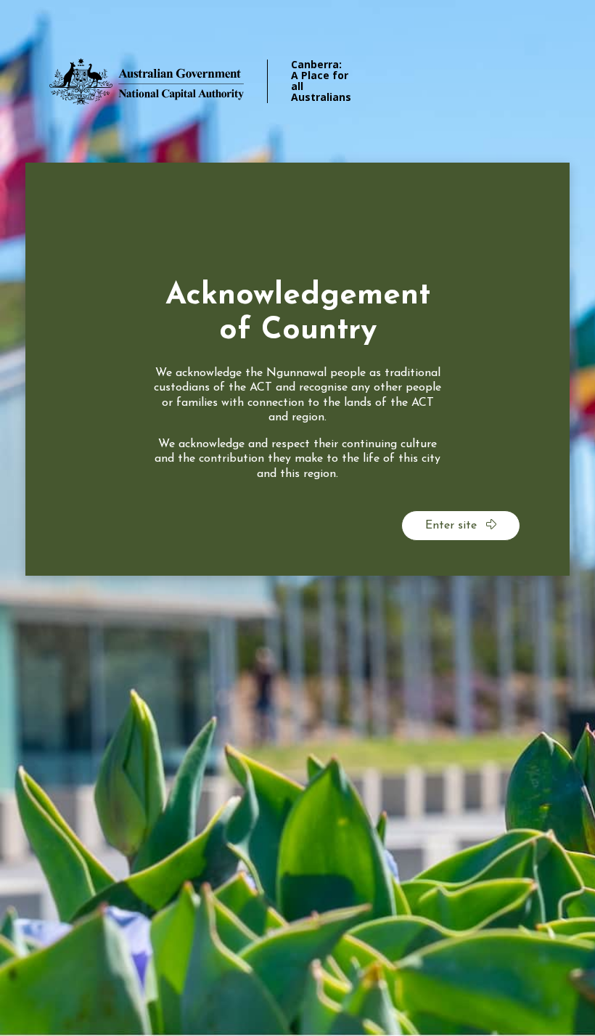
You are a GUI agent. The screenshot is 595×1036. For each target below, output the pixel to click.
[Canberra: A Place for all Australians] (166, 81)
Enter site (452, 525)
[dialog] (297, 369)
